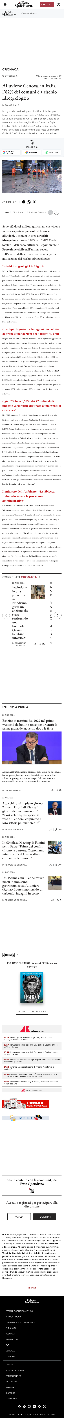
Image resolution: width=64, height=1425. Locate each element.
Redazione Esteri (13, 829)
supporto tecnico (44, 1274)
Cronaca (10, 69)
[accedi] (58, 4)
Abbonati (46, 4)
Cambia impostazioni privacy (20, 1322)
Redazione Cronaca (19, 644)
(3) (60, 790)
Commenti (11, 202)
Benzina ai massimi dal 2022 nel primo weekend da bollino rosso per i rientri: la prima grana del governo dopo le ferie (29, 724)
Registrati (45, 1216)
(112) (60, 829)
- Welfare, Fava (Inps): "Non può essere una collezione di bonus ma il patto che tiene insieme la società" (30, 1075)
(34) (60, 865)
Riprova (32, 1287)
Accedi (19, 1216)
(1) (61, 900)
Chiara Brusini (11, 790)
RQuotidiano (10, 105)
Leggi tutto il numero (32, 1011)
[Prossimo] (58, 615)
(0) (43, 644)
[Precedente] (6, 615)
